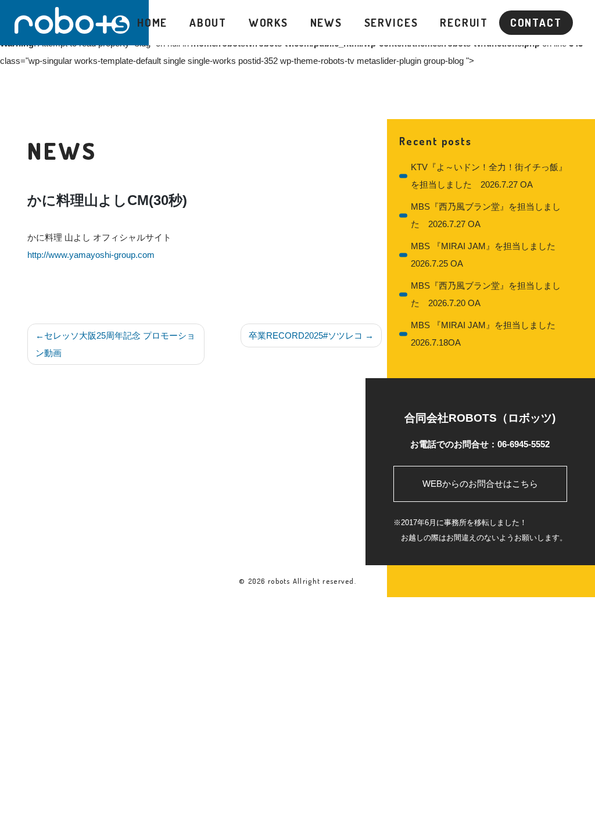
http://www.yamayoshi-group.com (91, 255)
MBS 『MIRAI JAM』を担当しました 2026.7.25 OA (483, 254)
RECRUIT (464, 22)
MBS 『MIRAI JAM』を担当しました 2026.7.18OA (483, 333)
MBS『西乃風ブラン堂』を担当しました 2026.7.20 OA (486, 294)
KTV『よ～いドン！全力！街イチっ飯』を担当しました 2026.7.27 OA (489, 175)
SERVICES (391, 22)
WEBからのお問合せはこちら (480, 484)
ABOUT (208, 22)
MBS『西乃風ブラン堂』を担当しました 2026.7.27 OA (486, 215)
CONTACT (536, 22)
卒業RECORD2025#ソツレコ (306, 335)
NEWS (326, 22)
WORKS (268, 22)
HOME (152, 22)
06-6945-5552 (523, 444)
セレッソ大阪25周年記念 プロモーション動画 (115, 344)
